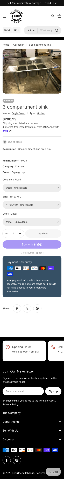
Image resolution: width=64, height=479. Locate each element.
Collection (18, 44)
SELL (16, 30)
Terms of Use (46, 400)
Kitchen (41, 113)
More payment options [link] (32, 252)
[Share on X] (27, 308)
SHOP (7, 30)
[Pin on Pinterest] (37, 308)
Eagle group (18, 113)
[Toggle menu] (5, 16)
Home (6, 44)
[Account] (53, 16)
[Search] (57, 30)
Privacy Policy (10, 404)
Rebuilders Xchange (23, 472)
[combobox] (42, 30)
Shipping (7, 123)
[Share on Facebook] (17, 308)
